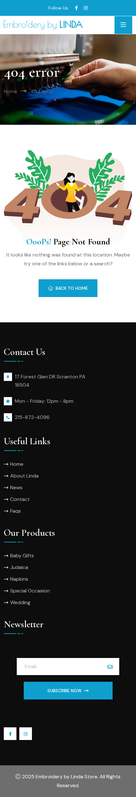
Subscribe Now (64, 690)
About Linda (24, 475)
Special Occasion (30, 590)
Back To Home (72, 288)
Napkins (19, 579)
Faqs (15, 511)
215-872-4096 (32, 417)
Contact (20, 499)
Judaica (19, 567)
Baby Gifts (22, 555)
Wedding (20, 602)
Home (10, 91)
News (16, 487)
